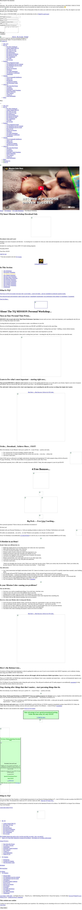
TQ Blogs (2, 871)
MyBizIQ (2, 865)
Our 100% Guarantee (8, 891)
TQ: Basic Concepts (8, 845)
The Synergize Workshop (9, 281)
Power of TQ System (29, 708)
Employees (3, 25)
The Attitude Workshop (9, 275)
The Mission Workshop (9, 273)
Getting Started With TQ (12, 48)
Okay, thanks (4, 907)
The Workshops (7, 271)
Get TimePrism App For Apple (14, 65)
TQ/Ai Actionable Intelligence (14, 77)
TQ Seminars (6, 890)
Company (2, 22)
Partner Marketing (11, 91)
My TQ (4, 821)
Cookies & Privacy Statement (15, 897)
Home (1, 210)
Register (26, 36)
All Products (6, 880)
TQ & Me (8, 58)
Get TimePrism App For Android (14, 64)
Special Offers (6, 875)
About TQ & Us (4, 841)
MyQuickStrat (3, 868)
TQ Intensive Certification (13, 73)
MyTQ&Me (21, 836)
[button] (5, 45)
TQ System (19, 257)
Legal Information (11, 96)
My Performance (10, 52)
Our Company (10, 93)
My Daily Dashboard (11, 46)
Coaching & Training (11, 81)
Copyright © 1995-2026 (6, 896)
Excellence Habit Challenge (10, 881)
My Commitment (10, 57)
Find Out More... (4, 299)
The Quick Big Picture (12, 86)
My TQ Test (6, 826)
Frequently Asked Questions (13, 90)
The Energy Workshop (9, 272)
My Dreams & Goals (11, 55)
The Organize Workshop (9, 282)
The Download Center (12, 83)
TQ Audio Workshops (12, 71)
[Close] (0, 3)
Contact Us (9, 94)
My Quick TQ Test (11, 49)
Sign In (14, 36)
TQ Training (5, 857)
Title (1, 23)
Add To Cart (3, 254)
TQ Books (9, 70)
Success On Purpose (11, 68)
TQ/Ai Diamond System (12, 62)
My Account (20, 36)
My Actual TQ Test (11, 51)
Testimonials (9, 74)
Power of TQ (9, 67)
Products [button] (5, 61)
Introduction (9, 80)
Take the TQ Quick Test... (47, 800)
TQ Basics (9, 87)
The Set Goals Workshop (9, 276)
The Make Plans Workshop (10, 278)
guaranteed (73, 682)
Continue (3, 34)
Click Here (3, 905)
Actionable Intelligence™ (41, 264)
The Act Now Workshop (9, 285)
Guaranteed (59, 705)
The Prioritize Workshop (9, 279)
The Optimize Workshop (9, 284)
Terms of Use (3, 897)
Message (2, 32)
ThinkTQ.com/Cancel (43, 14)
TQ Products (7, 210)
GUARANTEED (24, 535)
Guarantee (32, 579)
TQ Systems (6, 886)
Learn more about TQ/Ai (6, 807)
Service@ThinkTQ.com (75, 896)
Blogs (4, 97)
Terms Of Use (6, 854)
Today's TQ (9, 78)
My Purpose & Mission (12, 54)
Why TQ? (5, 44)
